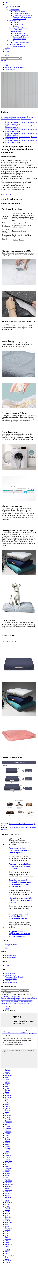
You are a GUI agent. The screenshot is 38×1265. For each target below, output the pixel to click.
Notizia (7, 48)
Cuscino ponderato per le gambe (23, 15)
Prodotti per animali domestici (18, 28)
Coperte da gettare (15, 31)
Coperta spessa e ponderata (21, 13)
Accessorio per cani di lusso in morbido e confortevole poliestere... (20, 866)
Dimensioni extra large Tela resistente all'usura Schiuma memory (20, 900)
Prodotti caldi (5, 996)
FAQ (6, 50)
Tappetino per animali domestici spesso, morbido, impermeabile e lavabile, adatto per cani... (20, 883)
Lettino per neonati (19, 46)
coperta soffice (17, 22)
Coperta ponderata (19, 11)
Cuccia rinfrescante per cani (10, 1002)
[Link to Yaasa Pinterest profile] (10, 992)
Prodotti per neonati (15, 44)
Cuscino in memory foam (21, 42)
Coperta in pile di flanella (21, 37)
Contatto (7, 51)
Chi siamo (8, 946)
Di (5, 4)
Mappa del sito (15, 996)
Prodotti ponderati (14, 10)
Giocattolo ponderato (19, 19)
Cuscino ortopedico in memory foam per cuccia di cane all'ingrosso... (20, 850)
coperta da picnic (18, 24)
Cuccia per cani (18, 30)
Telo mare (16, 26)
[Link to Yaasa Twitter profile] (4, 992)
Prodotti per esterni (15, 20)
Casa (6, 2)
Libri (6, 8)
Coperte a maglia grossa (20, 35)
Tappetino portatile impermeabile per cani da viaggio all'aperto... (19, 933)
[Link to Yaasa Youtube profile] (8, 992)
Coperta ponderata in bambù (23, 1000)
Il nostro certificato (15, 6)
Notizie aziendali (10, 955)
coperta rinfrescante (19, 33)
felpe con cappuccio (19, 39)
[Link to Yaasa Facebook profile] (2, 992)
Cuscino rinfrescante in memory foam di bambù (16, 998)
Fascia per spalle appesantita (22, 17)
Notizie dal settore (10, 957)
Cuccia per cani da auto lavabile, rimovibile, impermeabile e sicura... (19, 916)
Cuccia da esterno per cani (21, 1003)
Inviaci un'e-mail (6, 194)
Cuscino (11, 40)
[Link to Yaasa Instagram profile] (6, 992)
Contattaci (8, 965)
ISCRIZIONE (24, 990)
